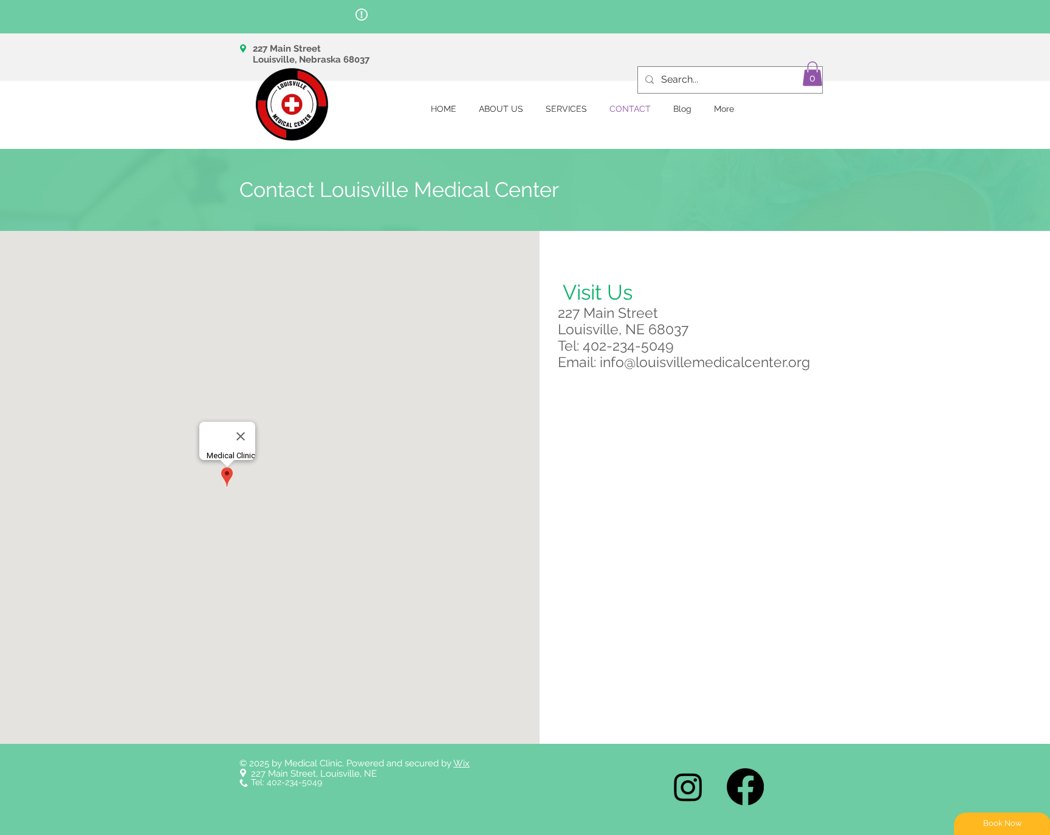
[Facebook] (745, 786)
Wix (461, 763)
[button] (812, 73)
